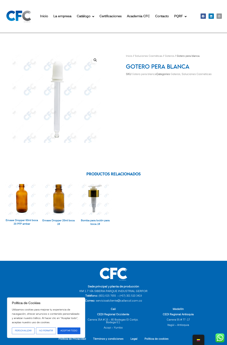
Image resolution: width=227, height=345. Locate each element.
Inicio (44, 16)
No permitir (46, 330)
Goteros (169, 56)
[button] (95, 60)
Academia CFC (138, 16)
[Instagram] (219, 16)
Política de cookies (156, 339)
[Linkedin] (211, 16)
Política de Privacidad (72, 339)
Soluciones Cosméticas (148, 56)
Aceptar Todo (68, 330)
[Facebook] (203, 16)
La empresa (62, 16)
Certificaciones (110, 16)
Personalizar (23, 330)
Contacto (162, 16)
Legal (134, 339)
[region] (46, 317)
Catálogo (83, 16)
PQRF (178, 16)
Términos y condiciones (108, 339)
